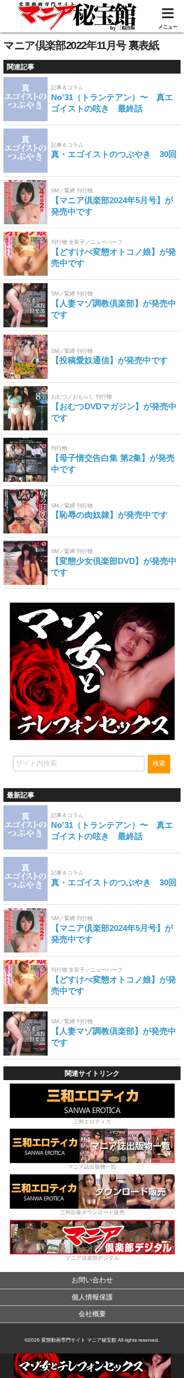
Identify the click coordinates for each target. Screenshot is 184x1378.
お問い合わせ (92, 1280)
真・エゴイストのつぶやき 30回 (114, 154)
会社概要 (92, 1314)
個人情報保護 (92, 1297)
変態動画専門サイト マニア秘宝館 (78, 1340)
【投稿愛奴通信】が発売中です (109, 360)
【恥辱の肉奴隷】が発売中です (109, 515)
